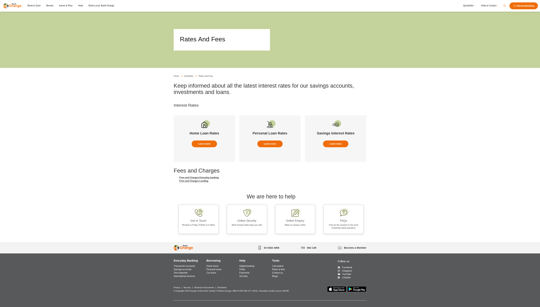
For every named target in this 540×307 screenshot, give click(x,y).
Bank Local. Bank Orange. (102, 5)
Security (243, 276)
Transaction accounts (184, 266)
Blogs (275, 276)
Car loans (211, 273)
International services (184, 276)
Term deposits (181, 273)
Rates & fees (278, 269)
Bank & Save (34, 5)
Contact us (277, 273)
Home (176, 76)
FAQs (242, 269)
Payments (244, 273)
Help (80, 5)
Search (504, 5)
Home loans (212, 266)
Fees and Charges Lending (193, 181)
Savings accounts (182, 269)
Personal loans (213, 269)
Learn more (204, 144)
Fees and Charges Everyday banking (199, 177)
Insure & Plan (66, 5)
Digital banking (246, 266)
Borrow (49, 5)
